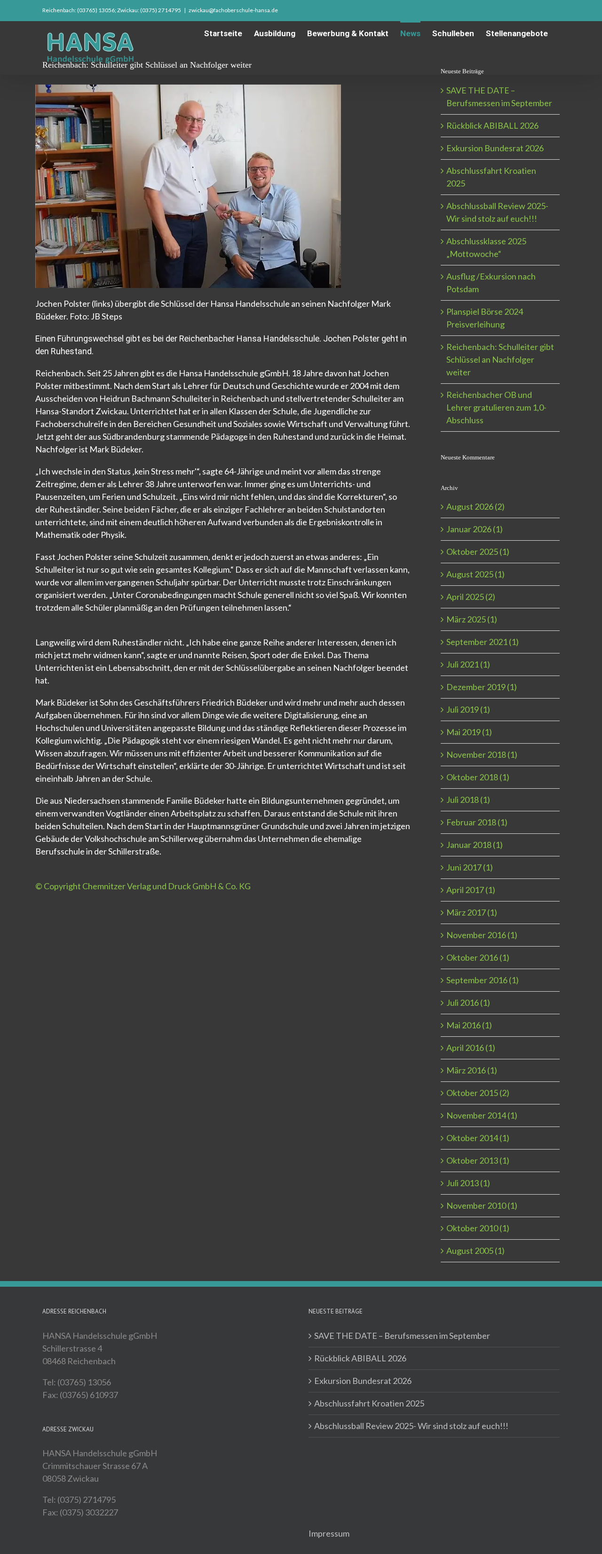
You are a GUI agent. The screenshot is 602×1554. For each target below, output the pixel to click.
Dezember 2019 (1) (481, 687)
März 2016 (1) (471, 1070)
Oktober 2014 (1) (477, 1138)
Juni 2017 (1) (469, 867)
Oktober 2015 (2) (477, 1093)
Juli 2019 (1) (468, 709)
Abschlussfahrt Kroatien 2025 (369, 1403)
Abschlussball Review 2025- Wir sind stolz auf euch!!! (411, 1426)
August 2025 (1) (475, 574)
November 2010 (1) (481, 1205)
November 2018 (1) (481, 754)
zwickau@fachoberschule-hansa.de (233, 10)
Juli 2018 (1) (468, 799)
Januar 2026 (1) (474, 529)
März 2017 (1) (471, 912)
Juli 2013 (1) (468, 1183)
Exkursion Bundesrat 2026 (495, 148)
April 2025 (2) (470, 596)
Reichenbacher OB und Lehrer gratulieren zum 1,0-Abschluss (496, 407)
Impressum (329, 1533)
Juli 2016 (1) (468, 1002)
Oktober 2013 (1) (477, 1160)
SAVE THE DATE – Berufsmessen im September (402, 1335)
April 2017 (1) (470, 890)
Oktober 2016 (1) (477, 957)
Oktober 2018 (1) (477, 777)
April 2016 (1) (470, 1047)
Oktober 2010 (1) (477, 1228)
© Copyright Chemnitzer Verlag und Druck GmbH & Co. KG (143, 886)
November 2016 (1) (481, 935)
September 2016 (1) (482, 980)
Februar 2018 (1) (476, 822)
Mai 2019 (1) (469, 732)
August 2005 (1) (475, 1250)
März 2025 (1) (471, 619)
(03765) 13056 (96, 10)
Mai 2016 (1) (469, 1025)
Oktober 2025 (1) (477, 551)
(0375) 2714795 (160, 10)
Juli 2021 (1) (468, 664)
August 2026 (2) (475, 506)
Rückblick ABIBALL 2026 (492, 125)
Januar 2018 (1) (474, 844)
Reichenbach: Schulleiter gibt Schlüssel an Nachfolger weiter (500, 359)
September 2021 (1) (482, 642)
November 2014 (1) (481, 1115)
